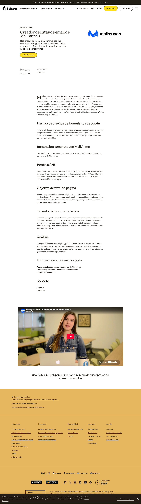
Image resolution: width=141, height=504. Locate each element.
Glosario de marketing (45, 436)
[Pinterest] (90, 483)
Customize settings (125, 499)
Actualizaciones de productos (21, 433)
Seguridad (14, 450)
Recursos (58, 8)
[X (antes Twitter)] (70, 483)
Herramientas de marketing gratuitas (50, 433)
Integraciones (45, 8)
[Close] (137, 498)
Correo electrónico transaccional (22, 440)
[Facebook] (65, 483)
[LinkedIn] (80, 483)
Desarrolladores (73, 433)
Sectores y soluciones (27, 8)
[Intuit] (45, 473)
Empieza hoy (103, 2)
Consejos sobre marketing (47, 429)
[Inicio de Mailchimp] (9, 8)
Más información (28, 55)
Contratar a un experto (114, 433)
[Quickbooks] (82, 474)
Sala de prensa (92, 433)
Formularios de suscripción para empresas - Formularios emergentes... (35, 399)
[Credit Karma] (69, 473)
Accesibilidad (92, 443)
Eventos (70, 436)
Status (13, 453)
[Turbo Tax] (57, 473)
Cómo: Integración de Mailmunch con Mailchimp (57, 269)
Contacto (41, 290)
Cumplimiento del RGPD (19, 446)
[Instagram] (75, 483)
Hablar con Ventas (112, 440)
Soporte (40, 287)
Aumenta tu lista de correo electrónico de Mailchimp (59, 267)
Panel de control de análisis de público (24, 403)
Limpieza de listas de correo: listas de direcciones (28, 407)
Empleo (90, 440)
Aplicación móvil (16, 457)
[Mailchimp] (95, 474)
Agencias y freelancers (75, 429)
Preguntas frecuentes (46, 272)
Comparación (15, 443)
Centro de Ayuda (112, 436)
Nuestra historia (93, 429)
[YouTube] (85, 483)
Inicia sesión (126, 8)
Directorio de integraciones (47, 440)
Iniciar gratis (110, 8)
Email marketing (16, 436)
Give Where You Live (94, 436)
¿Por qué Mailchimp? (18, 429)
